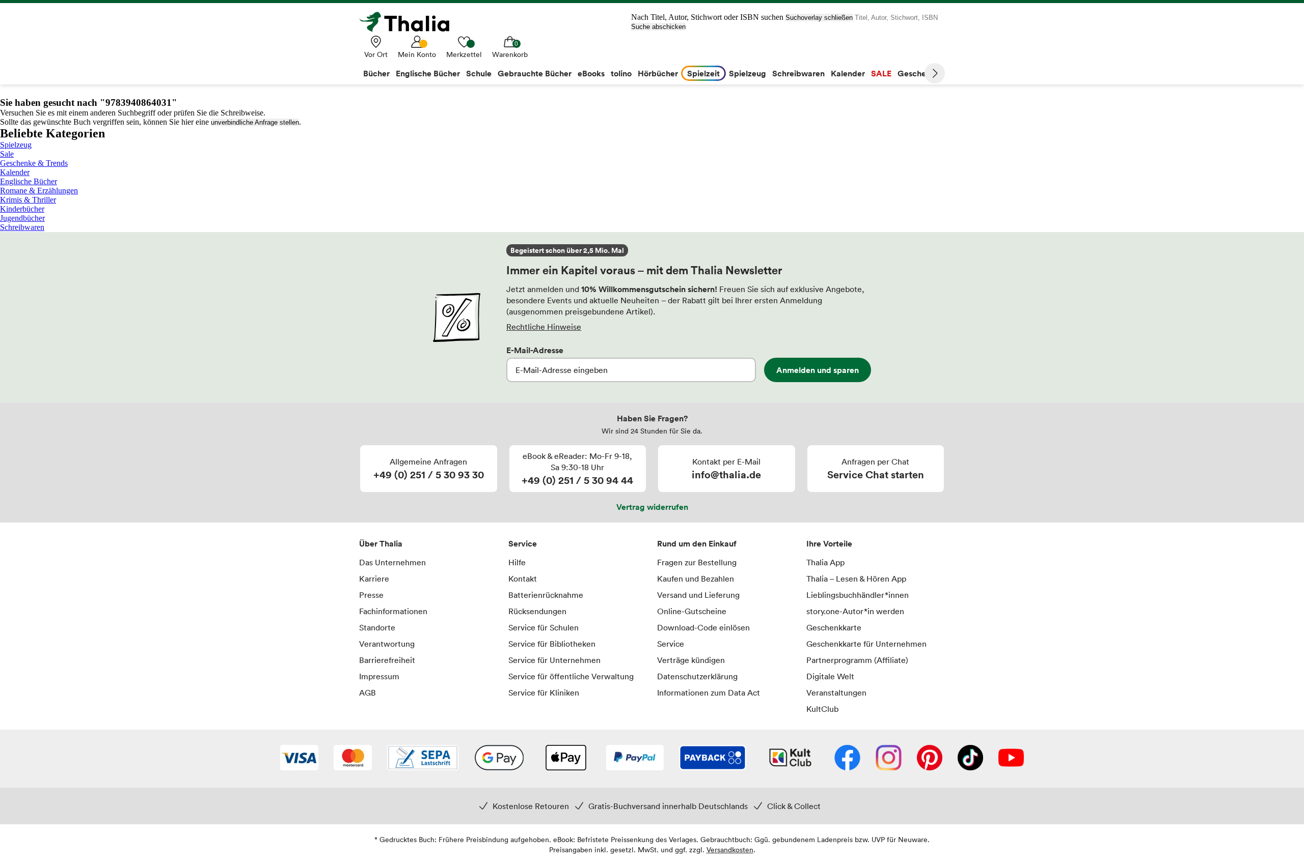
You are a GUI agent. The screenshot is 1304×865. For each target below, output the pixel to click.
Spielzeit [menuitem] (703, 73)
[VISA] (299, 758)
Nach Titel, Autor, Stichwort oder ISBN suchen (707, 17)
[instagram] (889, 758)
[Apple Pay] (565, 758)
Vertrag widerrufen (652, 506)
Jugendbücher (22, 218)
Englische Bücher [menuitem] (428, 73)
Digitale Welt (830, 676)
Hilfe (517, 562)
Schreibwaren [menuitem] (798, 73)
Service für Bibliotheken (551, 644)
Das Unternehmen (392, 562)
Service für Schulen (543, 627)
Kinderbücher (22, 209)
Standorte (377, 627)
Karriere (374, 578)
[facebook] (847, 758)
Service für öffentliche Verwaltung (571, 676)
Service (522, 543)
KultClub (822, 709)
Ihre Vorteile (829, 543)
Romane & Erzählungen (39, 190)
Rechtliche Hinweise (543, 327)
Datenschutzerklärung (697, 676)
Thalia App (825, 562)
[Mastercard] (353, 758)
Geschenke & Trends (34, 163)
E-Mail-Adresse (534, 350)
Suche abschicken (658, 27)
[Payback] (712, 758)
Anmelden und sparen (817, 370)
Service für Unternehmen (554, 660)
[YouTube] (1011, 758)
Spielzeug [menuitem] (747, 73)
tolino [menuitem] (621, 73)
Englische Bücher (28, 181)
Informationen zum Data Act (708, 692)
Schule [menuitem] (479, 73)
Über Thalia (380, 543)
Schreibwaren (22, 227)
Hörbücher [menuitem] (658, 73)
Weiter (935, 73)
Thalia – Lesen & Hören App (856, 578)
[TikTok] (970, 758)
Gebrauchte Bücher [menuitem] (535, 73)
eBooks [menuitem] (591, 73)
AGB (367, 692)
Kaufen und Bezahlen (695, 578)
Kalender (15, 172)
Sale (7, 154)
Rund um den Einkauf (697, 543)
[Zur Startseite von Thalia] (410, 22)
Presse (371, 595)
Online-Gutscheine (691, 611)
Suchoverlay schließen (819, 17)
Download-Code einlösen (703, 627)
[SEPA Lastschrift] (422, 758)
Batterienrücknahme (545, 595)
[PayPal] (635, 758)
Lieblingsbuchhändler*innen (857, 595)
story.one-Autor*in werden (855, 611)
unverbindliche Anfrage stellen (255, 122)
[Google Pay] (499, 758)
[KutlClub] (790, 758)
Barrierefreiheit (387, 660)
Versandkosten (730, 849)
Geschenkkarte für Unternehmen (866, 644)
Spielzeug (16, 144)
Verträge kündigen (691, 660)
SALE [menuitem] (881, 73)
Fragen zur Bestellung (697, 562)
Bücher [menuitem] (376, 73)
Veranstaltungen (836, 692)
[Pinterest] (929, 758)
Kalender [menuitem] (848, 73)
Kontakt (522, 578)
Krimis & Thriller (28, 199)
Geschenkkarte (833, 627)
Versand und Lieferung (698, 595)
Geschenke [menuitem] (919, 73)
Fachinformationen (393, 611)
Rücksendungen (537, 611)
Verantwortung (387, 644)
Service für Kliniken (543, 692)
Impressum (379, 676)
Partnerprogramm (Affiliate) (857, 660)
